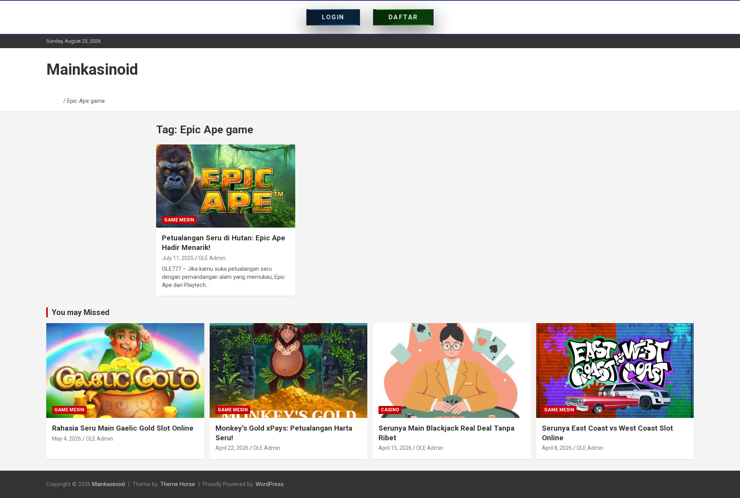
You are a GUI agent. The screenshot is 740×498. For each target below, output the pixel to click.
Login (333, 17)
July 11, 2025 (178, 258)
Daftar (403, 17)
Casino (390, 409)
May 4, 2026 (66, 439)
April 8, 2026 (557, 448)
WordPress (270, 484)
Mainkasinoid (92, 69)
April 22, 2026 (232, 448)
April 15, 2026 (395, 448)
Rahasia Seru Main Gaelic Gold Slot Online (122, 428)
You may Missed (80, 312)
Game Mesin (179, 220)
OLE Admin (211, 258)
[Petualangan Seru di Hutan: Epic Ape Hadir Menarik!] (226, 186)
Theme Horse (177, 484)
